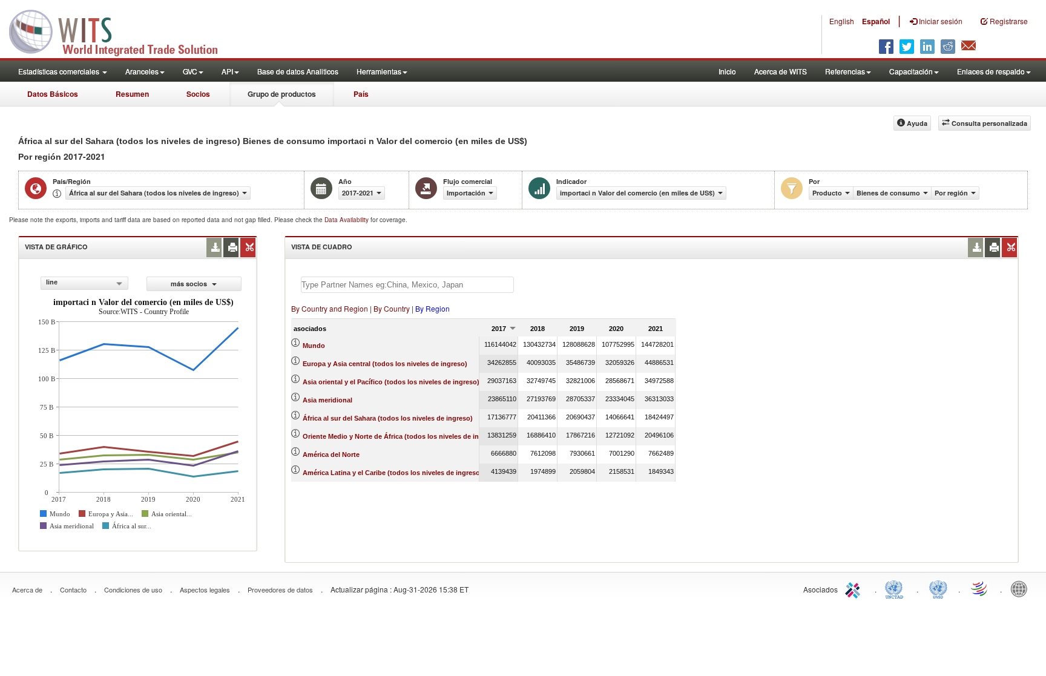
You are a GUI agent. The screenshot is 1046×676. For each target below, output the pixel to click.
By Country (391, 308)
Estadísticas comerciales (59, 71)
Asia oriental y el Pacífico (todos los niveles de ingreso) (391, 382)
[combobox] (84, 283)
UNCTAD (896, 588)
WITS (121, 30)
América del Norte (331, 454)
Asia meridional (327, 400)
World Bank (1022, 588)
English (841, 21)
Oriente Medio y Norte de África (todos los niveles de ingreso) (401, 436)
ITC (855, 588)
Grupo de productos (282, 93)
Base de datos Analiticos (297, 71)
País (361, 93)
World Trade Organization (980, 588)
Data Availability (347, 219)
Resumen (132, 93)
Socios (198, 93)
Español (876, 21)
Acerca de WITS (780, 71)
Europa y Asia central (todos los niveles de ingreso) (385, 363)
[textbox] (407, 285)
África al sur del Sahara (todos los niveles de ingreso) (388, 418)
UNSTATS (938, 588)
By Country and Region (329, 308)
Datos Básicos (52, 93)
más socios (190, 283)
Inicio (727, 71)
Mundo (314, 345)
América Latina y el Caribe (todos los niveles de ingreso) (392, 472)
